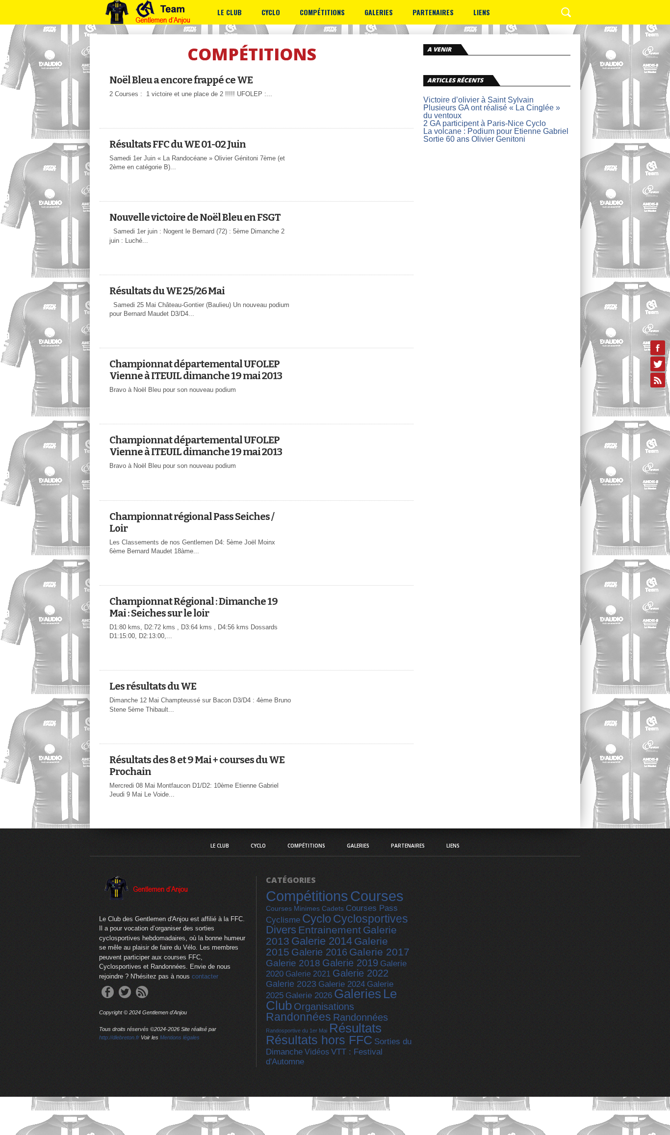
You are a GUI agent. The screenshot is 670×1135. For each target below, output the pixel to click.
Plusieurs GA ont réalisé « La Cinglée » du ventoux (491, 111)
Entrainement (329, 929)
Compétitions (322, 12)
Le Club (229, 12)
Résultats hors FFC (319, 1040)
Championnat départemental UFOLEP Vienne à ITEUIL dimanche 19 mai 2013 (195, 370)
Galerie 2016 (319, 952)
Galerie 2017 (379, 952)
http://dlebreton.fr (119, 1037)
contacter (205, 976)
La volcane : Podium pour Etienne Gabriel (495, 131)
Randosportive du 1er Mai (296, 1030)
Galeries (378, 12)
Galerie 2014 (321, 941)
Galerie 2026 (308, 995)
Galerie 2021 (308, 973)
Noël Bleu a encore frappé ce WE (181, 80)
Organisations (324, 1006)
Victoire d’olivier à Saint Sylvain (478, 100)
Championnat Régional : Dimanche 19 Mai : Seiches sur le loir (193, 607)
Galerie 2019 (350, 962)
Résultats (355, 1028)
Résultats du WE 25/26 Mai (167, 291)
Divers (281, 930)
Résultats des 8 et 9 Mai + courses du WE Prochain (196, 765)
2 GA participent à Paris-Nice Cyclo (484, 123)
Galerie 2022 (360, 973)
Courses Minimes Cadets (305, 908)
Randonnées (298, 1016)
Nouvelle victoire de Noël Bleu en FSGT (195, 217)
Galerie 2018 (293, 963)
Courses (377, 896)
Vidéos (317, 1051)
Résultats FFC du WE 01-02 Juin (177, 144)
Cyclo (270, 12)
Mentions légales (180, 1037)
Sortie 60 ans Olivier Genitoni (474, 139)
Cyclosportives (370, 918)
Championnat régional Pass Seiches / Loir (191, 522)
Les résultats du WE (152, 686)
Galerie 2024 (341, 984)
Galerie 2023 (291, 984)
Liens (481, 12)
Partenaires (433, 12)
